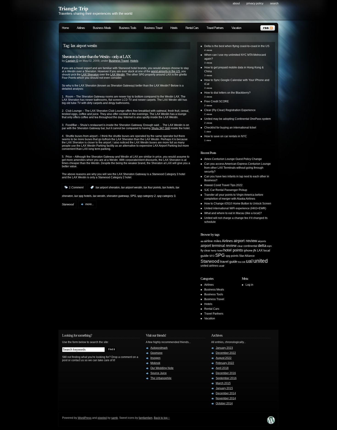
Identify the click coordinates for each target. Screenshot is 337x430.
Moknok (155, 363)
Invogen (155, 358)
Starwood (68, 204)
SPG (133, 196)
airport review (245, 240)
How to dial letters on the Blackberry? (227, 92)
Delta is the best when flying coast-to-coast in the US (236, 46)
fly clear (205, 250)
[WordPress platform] (271, 423)
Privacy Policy (254, 3)
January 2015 (224, 388)
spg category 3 (166, 196)
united (260, 261)
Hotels (173, 28)
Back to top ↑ (162, 417)
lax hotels (168, 187)
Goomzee (156, 353)
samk (114, 417)
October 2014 (224, 403)
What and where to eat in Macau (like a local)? (233, 213)
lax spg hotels (82, 196)
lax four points (152, 187)
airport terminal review (219, 245)
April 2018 (222, 368)
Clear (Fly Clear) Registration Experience (230, 110)
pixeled (102, 417)
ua (243, 261)
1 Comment (76, 187)
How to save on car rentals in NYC (225, 136)
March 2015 (223, 383)
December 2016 (226, 373)
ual (249, 261)
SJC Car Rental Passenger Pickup (225, 190)
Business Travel (153, 28)
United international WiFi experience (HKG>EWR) (235, 208)
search (274, 3)
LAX (260, 250)
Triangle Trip (73, 8)
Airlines (81, 28)
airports (262, 241)
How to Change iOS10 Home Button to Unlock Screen (237, 203)
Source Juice (158, 373)
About (236, 3)
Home (65, 28)
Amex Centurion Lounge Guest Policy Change (233, 159)
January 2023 (224, 347)
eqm (269, 246)
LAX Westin (117, 74)
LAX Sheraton (90, 74)
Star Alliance (247, 255)
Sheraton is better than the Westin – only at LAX (96, 56)
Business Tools (127, 28)
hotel (220, 250)
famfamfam (145, 417)
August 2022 (224, 358)
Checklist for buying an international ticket (230, 127)
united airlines (209, 265)
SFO (212, 255)
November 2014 (226, 398)
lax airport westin (131, 187)
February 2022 (225, 363)
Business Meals (102, 28)
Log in (249, 284)
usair (221, 265)
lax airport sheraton (108, 187)
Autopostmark (159, 347)
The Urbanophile (160, 378)
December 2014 (226, 393)
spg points (232, 255)
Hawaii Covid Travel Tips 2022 (223, 185)
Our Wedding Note (162, 368)
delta (262, 245)
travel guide (228, 261)
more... (89, 204)
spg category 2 (146, 196)
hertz (214, 250)
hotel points (233, 250)
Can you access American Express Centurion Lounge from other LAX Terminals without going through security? (237, 167)
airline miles (212, 241)
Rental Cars (192, 28)
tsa (239, 261)
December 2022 (226, 353)
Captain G (72, 60)
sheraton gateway (118, 196)
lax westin (99, 196)
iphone (248, 250)
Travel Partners (215, 28)
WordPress (84, 417)
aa (202, 241)
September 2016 (226, 378)
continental (250, 246)
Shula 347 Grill (160, 128)
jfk (254, 250)
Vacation (236, 28)
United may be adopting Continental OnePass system (237, 118)
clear (240, 246)
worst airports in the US (165, 71)
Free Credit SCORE (216, 101)
